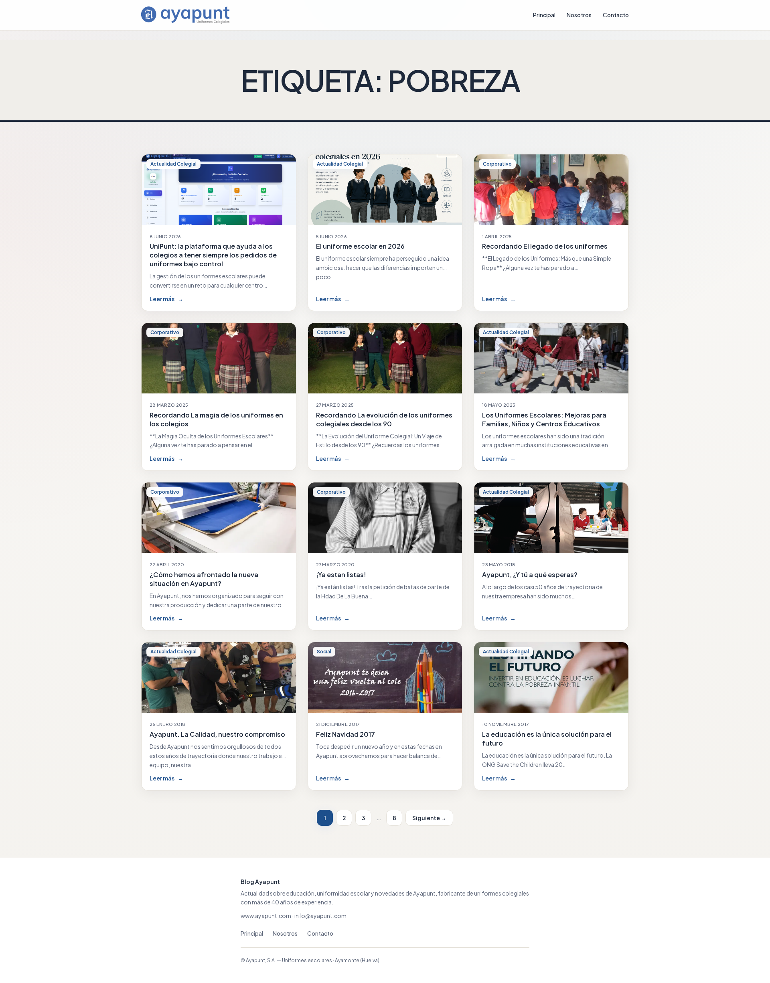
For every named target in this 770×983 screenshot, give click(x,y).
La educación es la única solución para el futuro (547, 738)
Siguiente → (429, 817)
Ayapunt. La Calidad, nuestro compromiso (217, 734)
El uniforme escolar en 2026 (360, 246)
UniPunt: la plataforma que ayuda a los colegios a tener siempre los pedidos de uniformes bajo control (213, 255)
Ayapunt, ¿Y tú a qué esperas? (530, 574)
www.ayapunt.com (266, 915)
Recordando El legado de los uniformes (545, 246)
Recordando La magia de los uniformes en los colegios (216, 419)
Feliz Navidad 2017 (345, 734)
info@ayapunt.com (320, 915)
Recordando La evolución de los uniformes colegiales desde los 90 (384, 419)
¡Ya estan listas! (341, 574)
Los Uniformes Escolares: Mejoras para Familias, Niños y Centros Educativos (544, 419)
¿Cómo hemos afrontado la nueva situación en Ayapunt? (204, 579)
